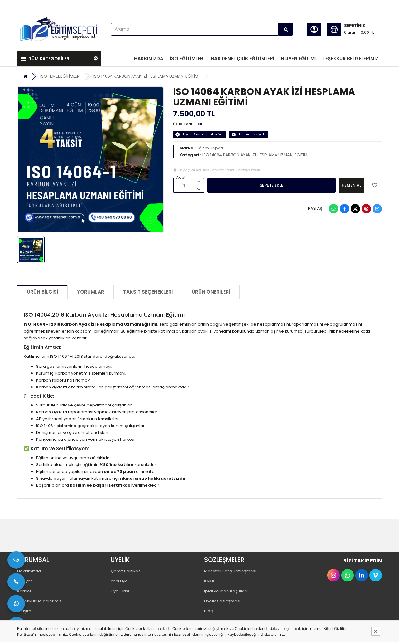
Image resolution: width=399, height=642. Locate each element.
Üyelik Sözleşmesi (222, 601)
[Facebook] (344, 208)
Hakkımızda (29, 571)
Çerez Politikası (126, 571)
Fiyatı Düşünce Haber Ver (203, 134)
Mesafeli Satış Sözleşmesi (230, 571)
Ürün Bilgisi (42, 291)
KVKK (209, 581)
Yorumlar (90, 291)
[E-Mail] (377, 208)
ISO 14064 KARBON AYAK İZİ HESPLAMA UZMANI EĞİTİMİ (146, 76)
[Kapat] (375, 631)
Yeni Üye (119, 581)
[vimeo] (375, 575)
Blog (208, 611)
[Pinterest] (366, 208)
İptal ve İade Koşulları (225, 591)
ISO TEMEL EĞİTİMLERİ (60, 76)
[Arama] (286, 29)
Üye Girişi (120, 591)
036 (200, 124)
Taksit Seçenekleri (148, 291)
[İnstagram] (333, 575)
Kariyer (24, 591)
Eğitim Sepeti (210, 148)
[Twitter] (355, 208)
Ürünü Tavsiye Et (252, 134)
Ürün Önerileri (211, 291)
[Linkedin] (361, 575)
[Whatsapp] (333, 208)
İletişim (24, 611)
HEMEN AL (351, 185)
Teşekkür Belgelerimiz (39, 601)
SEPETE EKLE (271, 185)
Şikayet (24, 581)
